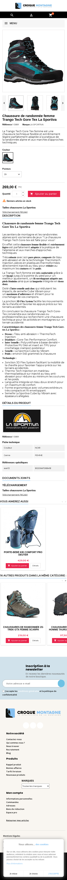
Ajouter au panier (43, 193)
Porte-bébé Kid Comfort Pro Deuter (23, 553)
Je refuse (13, 874)
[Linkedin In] (40, 725)
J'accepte (53, 874)
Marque (26, 124)
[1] (61, 683)
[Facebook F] (26, 725)
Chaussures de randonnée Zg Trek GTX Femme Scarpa (23, 628)
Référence (7, 124)
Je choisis (33, 874)
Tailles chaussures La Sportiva (19, 207)
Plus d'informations (15, 864)
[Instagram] (33, 725)
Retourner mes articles (17, 820)
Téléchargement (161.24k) (15, 212)
